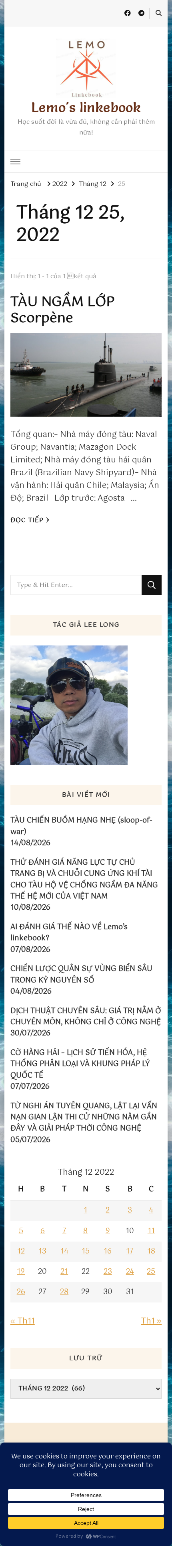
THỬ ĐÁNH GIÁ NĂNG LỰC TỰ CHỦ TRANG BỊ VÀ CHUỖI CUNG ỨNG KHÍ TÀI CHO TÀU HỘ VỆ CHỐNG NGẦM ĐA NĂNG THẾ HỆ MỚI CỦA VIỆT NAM (84, 880)
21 (64, 1272)
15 (86, 1251)
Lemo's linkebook (86, 107)
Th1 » (151, 1321)
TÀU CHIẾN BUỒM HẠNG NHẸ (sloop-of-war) (81, 826)
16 (108, 1251)
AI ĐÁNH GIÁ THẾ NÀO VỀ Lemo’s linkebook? (69, 933)
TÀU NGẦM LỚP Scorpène (62, 310)
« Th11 (22, 1321)
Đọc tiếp (27, 520)
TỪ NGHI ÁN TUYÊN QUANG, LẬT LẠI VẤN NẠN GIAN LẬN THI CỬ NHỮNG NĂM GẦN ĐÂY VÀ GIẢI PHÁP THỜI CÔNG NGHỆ (83, 1118)
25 (151, 1272)
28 (64, 1292)
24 (130, 1272)
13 (42, 1251)
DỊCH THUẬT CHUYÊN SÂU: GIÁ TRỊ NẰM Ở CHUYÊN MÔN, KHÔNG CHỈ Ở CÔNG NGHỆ (85, 1017)
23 (108, 1272)
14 (64, 1251)
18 (151, 1251)
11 (151, 1231)
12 (21, 1251)
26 (21, 1292)
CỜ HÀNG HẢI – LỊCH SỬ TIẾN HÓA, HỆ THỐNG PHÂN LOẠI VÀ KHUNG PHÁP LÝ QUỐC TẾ (80, 1064)
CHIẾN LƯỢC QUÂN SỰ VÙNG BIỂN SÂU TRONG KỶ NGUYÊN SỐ (81, 974)
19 (21, 1272)
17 (130, 1251)
